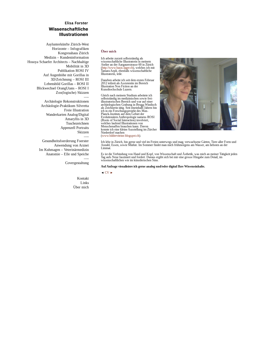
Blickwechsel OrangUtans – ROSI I (63, 88)
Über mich (81, 187)
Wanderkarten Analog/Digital (67, 114)
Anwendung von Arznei (71, 145)
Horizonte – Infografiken (70, 49)
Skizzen (83, 132)
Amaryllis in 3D (77, 119)
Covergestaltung (77, 163)
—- (86, 97)
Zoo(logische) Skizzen (72, 92)
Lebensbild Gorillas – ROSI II (66, 84)
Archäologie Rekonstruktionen (66, 101)
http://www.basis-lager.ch (117, 67)
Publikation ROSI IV (73, 70)
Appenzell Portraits (75, 128)
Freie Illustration (76, 110)
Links (84, 183)
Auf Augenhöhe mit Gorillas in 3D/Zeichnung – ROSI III (66, 77)
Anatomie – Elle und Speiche (67, 154)
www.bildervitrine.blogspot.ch (120, 135)
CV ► (109, 172)
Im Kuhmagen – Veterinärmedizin (64, 150)
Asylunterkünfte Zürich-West (67, 44)
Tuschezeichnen (77, 123)
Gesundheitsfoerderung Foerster (65, 141)
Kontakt (83, 178)
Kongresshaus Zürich (73, 53)
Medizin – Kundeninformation (66, 57)
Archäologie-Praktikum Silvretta (65, 106)
